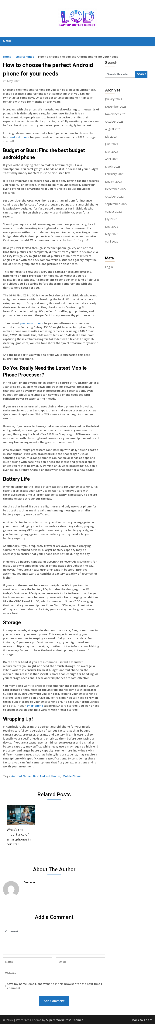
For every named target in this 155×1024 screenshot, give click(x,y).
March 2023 (113, 166)
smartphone (34, 705)
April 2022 (111, 241)
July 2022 (111, 219)
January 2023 (113, 181)
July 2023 (111, 136)
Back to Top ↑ (142, 1020)
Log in (109, 267)
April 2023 (111, 159)
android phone (19, 137)
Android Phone (21, 776)
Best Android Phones (46, 776)
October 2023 (114, 121)
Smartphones (25, 56)
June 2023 (111, 144)
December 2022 (115, 189)
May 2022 (111, 234)
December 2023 (115, 106)
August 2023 (113, 129)
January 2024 (113, 99)
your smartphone (31, 323)
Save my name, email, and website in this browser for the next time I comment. (54, 986)
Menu (7, 41)
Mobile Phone (72, 776)
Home (7, 56)
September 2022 (116, 204)
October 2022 (114, 196)
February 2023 (114, 174)
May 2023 (111, 151)
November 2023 (116, 114)
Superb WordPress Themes (64, 1020)
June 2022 (111, 226)
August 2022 (113, 211)
